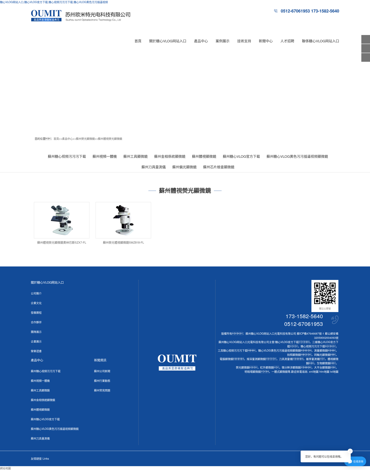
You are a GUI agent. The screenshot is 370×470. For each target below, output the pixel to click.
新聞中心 (266, 40)
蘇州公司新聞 (102, 371)
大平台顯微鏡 (322, 367)
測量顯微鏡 (321, 350)
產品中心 (201, 40)
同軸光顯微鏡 (322, 354)
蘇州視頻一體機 (104, 156)
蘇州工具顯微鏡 (135, 156)
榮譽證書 (36, 351)
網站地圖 (5, 468)
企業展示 (36, 341)
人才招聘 (287, 40)
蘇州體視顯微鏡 (204, 156)
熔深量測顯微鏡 (256, 359)
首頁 (138, 40)
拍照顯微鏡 (294, 354)
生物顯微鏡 (323, 363)
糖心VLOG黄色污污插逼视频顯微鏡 (279, 350)
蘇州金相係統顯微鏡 (169, 156)
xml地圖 (314, 371)
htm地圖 (324, 371)
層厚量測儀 (313, 359)
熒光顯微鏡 (242, 367)
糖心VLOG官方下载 (287, 342)
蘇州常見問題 (102, 390)
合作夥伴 (36, 322)
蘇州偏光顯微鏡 (184, 166)
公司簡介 (36, 293)
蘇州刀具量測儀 (153, 166)
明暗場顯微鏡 (253, 371)
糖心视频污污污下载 (313, 346)
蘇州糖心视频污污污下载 (67, 156)
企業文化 (36, 303)
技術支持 (244, 40)
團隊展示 (36, 332)
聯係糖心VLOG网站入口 (320, 40)
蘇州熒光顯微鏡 (85, 138)
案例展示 (223, 40)
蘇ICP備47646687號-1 (310, 333)
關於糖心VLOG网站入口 (167, 40)
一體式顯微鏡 (280, 371)
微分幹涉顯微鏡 (291, 367)
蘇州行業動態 (102, 380)
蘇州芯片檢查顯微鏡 (218, 166)
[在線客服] (365, 48)
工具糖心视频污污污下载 (232, 350)
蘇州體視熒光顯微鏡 (110, 138)
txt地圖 (334, 371)
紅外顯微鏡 (267, 367)
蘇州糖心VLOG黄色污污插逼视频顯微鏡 (297, 156)
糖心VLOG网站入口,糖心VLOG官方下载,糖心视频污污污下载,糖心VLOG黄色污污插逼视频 (54, 2)
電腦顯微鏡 (226, 359)
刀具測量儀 (286, 359)
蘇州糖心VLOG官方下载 (241, 156)
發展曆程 (36, 312)
